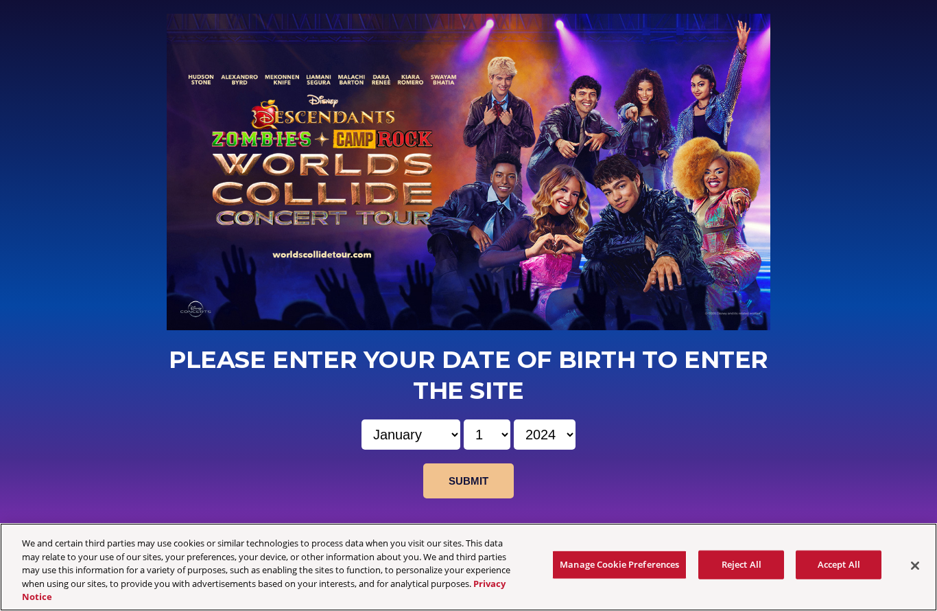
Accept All (839, 564)
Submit (468, 481)
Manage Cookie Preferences (619, 564)
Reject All (741, 564)
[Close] (915, 566)
